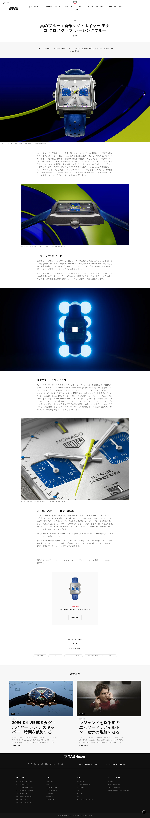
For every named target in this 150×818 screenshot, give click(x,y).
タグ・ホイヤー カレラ (22, 784)
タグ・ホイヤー (55, 655)
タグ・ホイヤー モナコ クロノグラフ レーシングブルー (100, 655)
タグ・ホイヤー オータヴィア (24, 796)
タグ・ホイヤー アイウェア (23, 803)
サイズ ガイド (81, 793)
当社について (50, 781)
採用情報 (48, 796)
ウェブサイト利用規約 (114, 787)
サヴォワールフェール (52, 787)
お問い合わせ (80, 781)
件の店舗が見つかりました (90, 764)
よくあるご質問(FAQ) (83, 784)
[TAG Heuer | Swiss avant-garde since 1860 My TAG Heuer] (75, 757)
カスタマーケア (81, 787)
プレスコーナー (50, 790)
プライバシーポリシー (114, 784)
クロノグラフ (40, 655)
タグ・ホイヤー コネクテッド (24, 781)
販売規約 (110, 781)
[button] (75, 329)
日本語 (6, 3)
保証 (78, 790)
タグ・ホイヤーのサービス (84, 799)
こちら (105, 560)
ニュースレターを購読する (117, 764)
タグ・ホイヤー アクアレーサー (24, 790)
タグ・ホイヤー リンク (22, 799)
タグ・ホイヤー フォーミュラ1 (24, 787)
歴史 (47, 784)
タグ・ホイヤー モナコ (73, 655)
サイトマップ (50, 799)
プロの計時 (49, 793)
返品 (78, 796)
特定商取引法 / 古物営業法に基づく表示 (118, 790)
